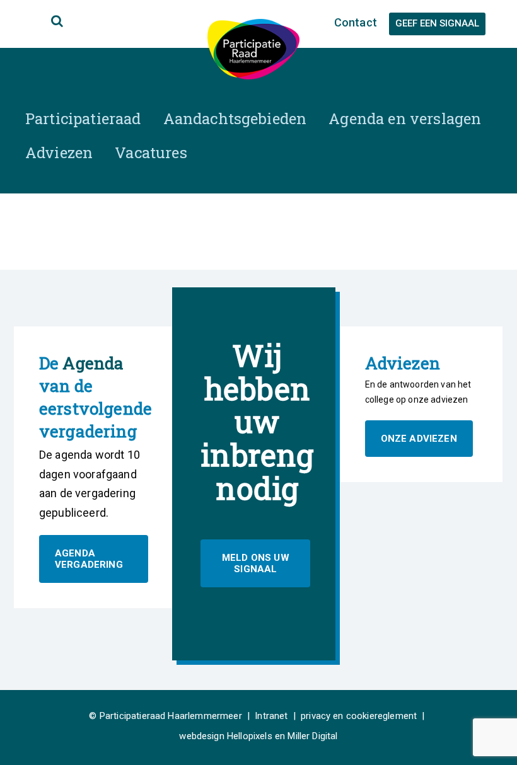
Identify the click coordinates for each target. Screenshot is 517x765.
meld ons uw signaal (255, 563)
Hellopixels (249, 736)
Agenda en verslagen (404, 118)
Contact (355, 22)
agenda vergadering (89, 559)
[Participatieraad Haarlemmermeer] (253, 48)
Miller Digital (312, 736)
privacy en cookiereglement (359, 716)
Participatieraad (83, 118)
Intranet (271, 716)
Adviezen (59, 152)
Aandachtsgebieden (235, 118)
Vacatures (151, 152)
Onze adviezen (419, 438)
